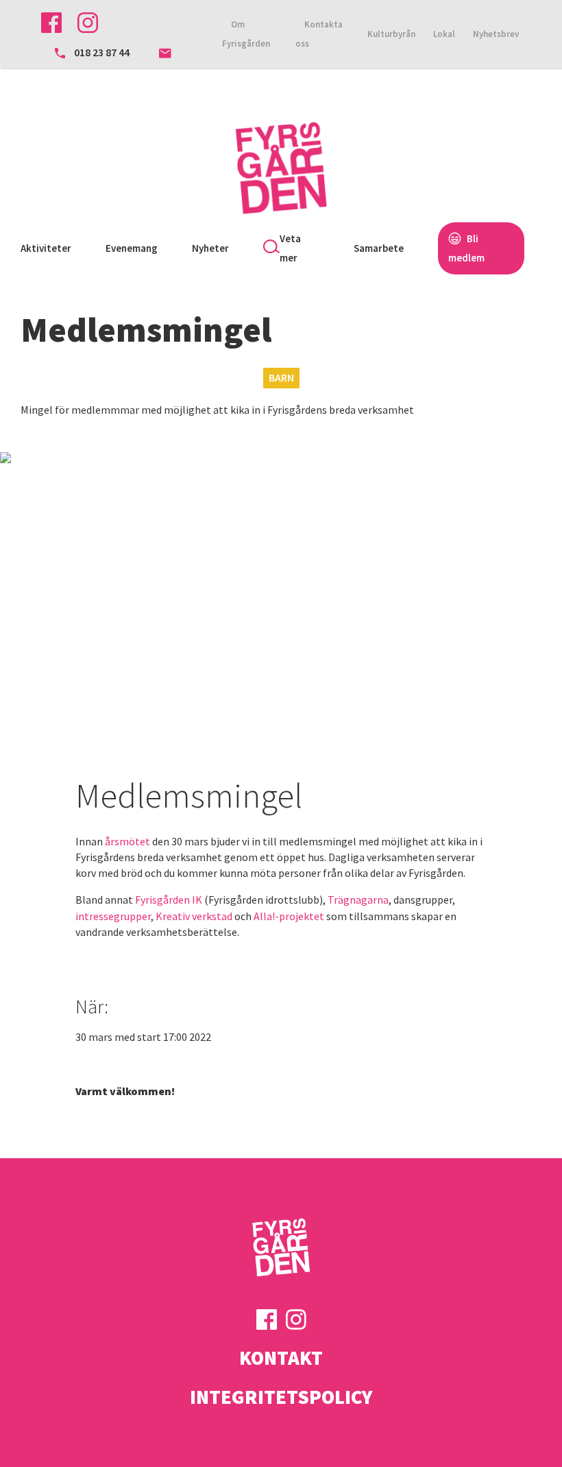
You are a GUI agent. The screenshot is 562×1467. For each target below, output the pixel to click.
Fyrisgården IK (168, 899)
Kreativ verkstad (194, 916)
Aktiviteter (46, 248)
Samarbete (379, 248)
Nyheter (210, 248)
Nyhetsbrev (496, 34)
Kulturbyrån (391, 34)
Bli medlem (466, 248)
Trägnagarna (358, 899)
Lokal (444, 34)
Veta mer (290, 248)
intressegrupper (113, 916)
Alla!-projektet (289, 916)
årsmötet (127, 841)
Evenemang (132, 248)
